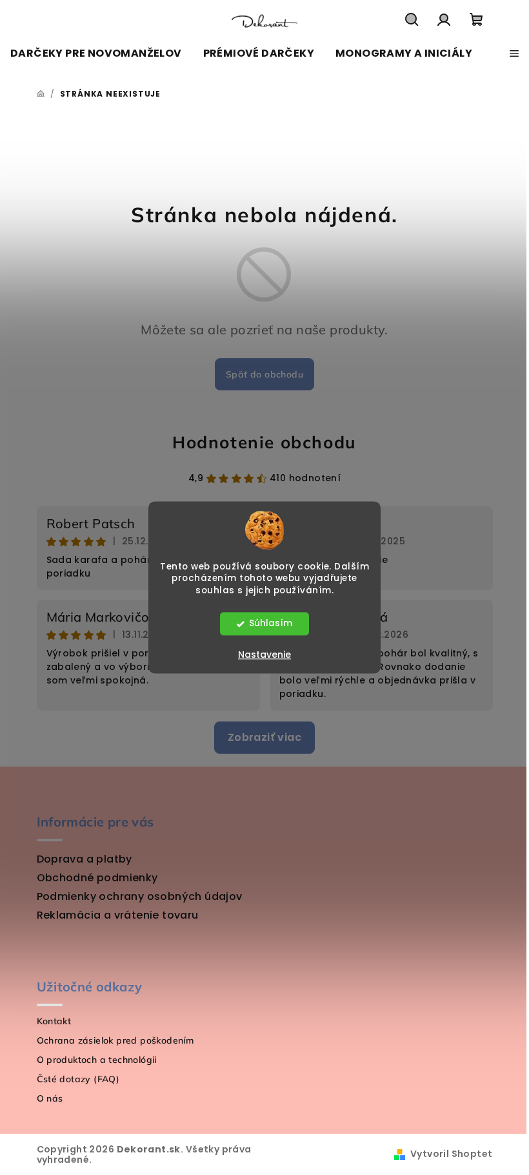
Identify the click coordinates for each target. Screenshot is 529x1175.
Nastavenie (264, 655)
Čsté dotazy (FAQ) (78, 1079)
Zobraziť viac (264, 737)
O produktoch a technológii (97, 1059)
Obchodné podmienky (97, 877)
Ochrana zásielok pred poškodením (115, 1040)
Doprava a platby (84, 859)
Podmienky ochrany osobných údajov (140, 896)
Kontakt (54, 1021)
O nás (50, 1098)
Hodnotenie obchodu (264, 442)
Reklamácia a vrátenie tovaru (118, 915)
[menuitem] (96, 53)
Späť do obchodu (264, 374)
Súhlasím (270, 624)
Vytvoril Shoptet (451, 1153)
